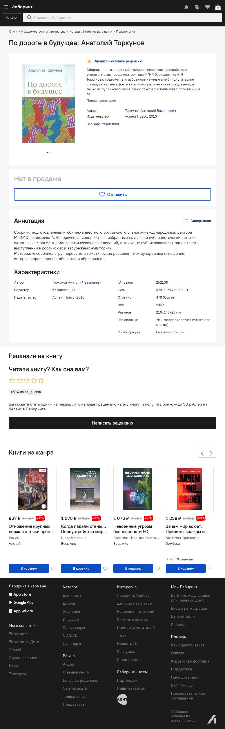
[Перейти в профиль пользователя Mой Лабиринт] (196, 7)
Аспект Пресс (136, 116)
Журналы (71, 611)
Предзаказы (74, 704)
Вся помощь (182, 685)
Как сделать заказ (188, 645)
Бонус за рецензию (80, 680)
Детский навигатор (134, 603)
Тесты (122, 635)
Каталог (11, 17)
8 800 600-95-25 (184, 721)
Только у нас (74, 696)
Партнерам (127, 680)
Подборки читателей (136, 627)
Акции (68, 664)
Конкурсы (126, 651)
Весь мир (68, 543)
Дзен (13, 666)
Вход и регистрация (189, 608)
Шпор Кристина (73, 538)
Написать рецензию (112, 423)
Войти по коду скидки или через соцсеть (190, 598)
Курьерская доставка (190, 661)
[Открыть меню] (6, 7)
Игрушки (71, 619)
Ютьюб (15, 650)
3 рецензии (185, 559)
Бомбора (173, 543)
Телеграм (17, 674)
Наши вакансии (131, 688)
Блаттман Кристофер (183, 538)
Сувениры (72, 643)
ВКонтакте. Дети (24, 641)
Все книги (72, 595)
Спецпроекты (129, 659)
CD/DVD (70, 635)
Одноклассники (23, 657)
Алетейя (15, 543)
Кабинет (178, 624)
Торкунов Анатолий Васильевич (150, 111)
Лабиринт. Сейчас (133, 595)
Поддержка (181, 669)
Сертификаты (75, 688)
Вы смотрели (183, 616)
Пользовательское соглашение (188, 696)
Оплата (177, 653)
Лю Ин (14, 538)
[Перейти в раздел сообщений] (186, 7)
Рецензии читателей (135, 611)
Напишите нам (184, 677)
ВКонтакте (18, 633)
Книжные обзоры (133, 619)
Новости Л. (127, 643)
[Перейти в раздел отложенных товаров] (207, 7)
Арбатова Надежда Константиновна (136, 538)
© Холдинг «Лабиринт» (180, 713)
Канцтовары (74, 627)
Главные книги (76, 672)
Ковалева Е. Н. (64, 290)
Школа (69, 603)
